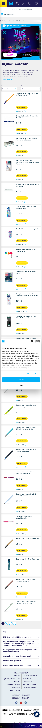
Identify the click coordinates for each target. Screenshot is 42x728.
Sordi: (3, 86)
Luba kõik (21, 380)
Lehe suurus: (24, 86)
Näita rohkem (7, 79)
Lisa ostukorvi (21, 107)
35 (14, 623)
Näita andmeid (31, 374)
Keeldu (21, 385)
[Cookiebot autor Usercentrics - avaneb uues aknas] (31, 341)
